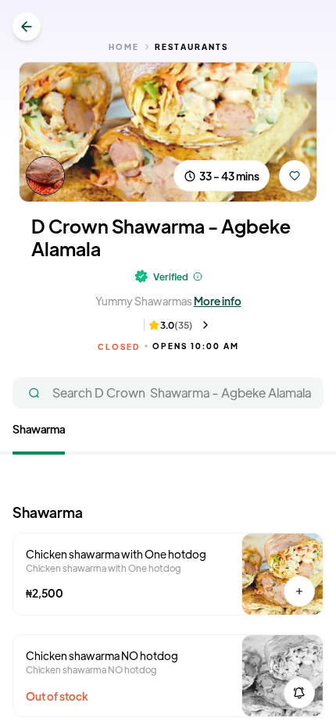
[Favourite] (294, 175)
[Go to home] (27, 26)
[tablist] (168, 438)
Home (124, 46)
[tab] (39, 432)
